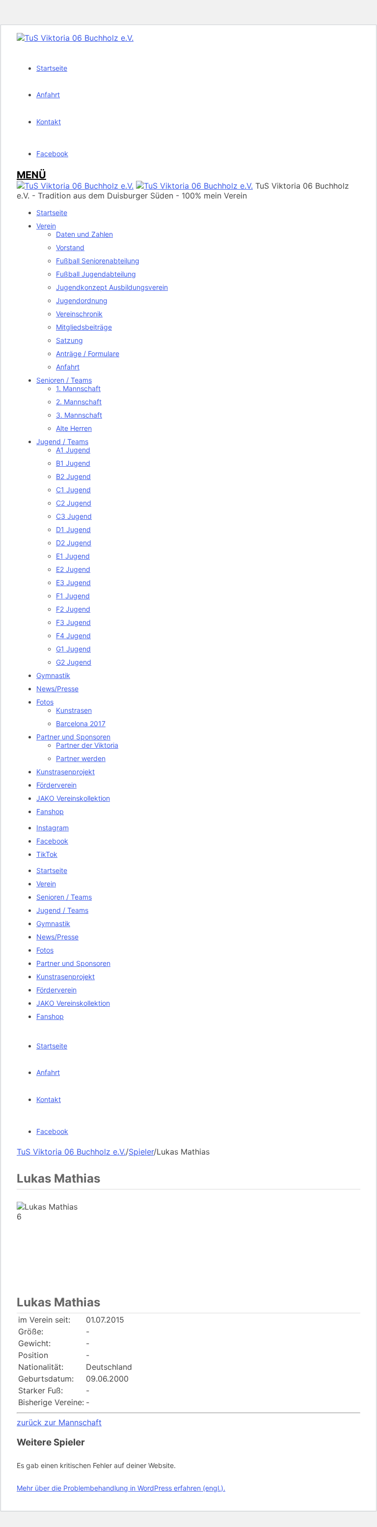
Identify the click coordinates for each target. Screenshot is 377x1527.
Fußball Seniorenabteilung (97, 260)
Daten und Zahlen (84, 234)
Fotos (45, 702)
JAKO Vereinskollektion (73, 798)
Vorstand (70, 247)
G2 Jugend (73, 662)
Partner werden (81, 758)
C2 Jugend (73, 503)
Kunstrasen (74, 710)
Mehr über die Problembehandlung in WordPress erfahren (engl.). (121, 1488)
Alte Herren (74, 428)
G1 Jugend (73, 649)
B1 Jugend (73, 463)
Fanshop (50, 811)
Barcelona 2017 (81, 723)
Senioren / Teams (64, 380)
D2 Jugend (73, 542)
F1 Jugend (73, 596)
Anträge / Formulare (87, 353)
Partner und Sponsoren (73, 737)
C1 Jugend (73, 489)
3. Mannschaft (79, 415)
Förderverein (56, 785)
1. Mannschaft (78, 388)
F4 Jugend (73, 635)
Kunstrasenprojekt (65, 771)
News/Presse (57, 688)
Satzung (69, 340)
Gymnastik (53, 675)
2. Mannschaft (79, 401)
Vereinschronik (79, 314)
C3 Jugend (74, 516)
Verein (46, 226)
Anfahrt (68, 367)
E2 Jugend (73, 569)
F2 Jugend (73, 609)
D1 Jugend (73, 529)
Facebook (52, 841)
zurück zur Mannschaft (59, 1422)
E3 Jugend (73, 582)
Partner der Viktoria (87, 745)
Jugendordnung (82, 300)
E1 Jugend (73, 556)
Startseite (51, 212)
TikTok (46, 854)
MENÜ (31, 175)
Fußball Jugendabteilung (96, 274)
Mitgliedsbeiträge (84, 327)
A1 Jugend (73, 450)
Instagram (52, 827)
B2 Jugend (73, 476)
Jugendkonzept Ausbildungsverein (112, 287)
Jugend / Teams (62, 441)
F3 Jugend (73, 622)
